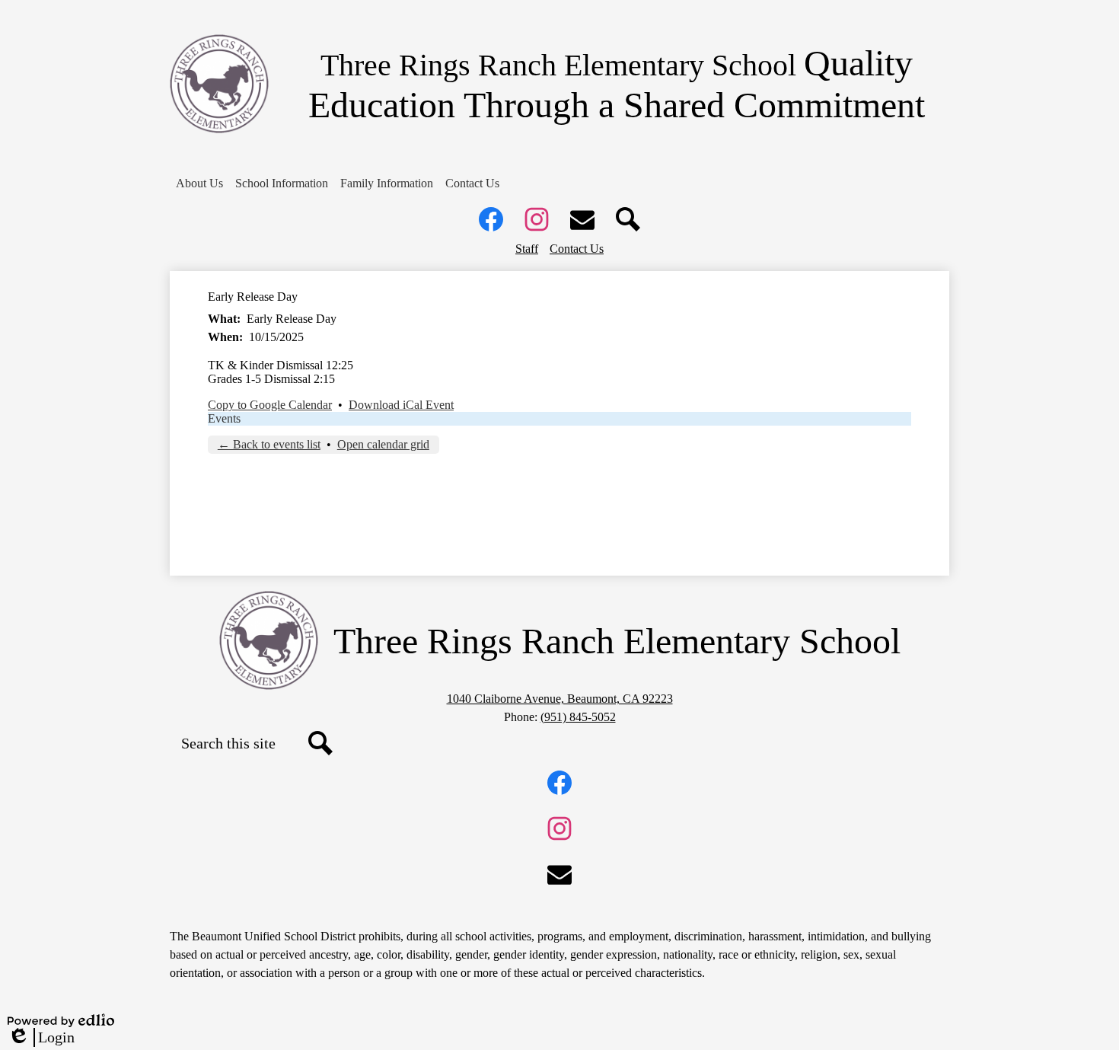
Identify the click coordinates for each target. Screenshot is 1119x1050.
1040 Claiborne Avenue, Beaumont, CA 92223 (560, 698)
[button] (199, 183)
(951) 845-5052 (578, 716)
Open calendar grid (383, 444)
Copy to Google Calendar (270, 404)
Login (41, 1038)
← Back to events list (269, 444)
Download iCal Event (401, 404)
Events (224, 418)
